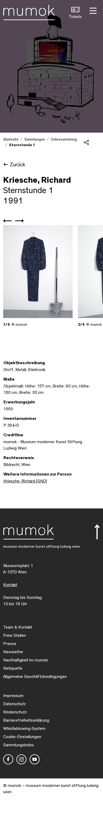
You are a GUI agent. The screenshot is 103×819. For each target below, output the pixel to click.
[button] (75, 13)
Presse (9, 644)
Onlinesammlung (64, 139)
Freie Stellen (14, 635)
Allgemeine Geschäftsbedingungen (35, 676)
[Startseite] (29, 11)
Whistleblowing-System (24, 728)
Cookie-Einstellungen (22, 737)
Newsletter (13, 652)
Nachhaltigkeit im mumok (25, 660)
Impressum (13, 696)
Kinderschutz (15, 712)
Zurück (17, 164)
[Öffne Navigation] (92, 10)
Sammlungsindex (18, 745)
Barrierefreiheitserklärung (26, 720)
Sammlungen (34, 139)
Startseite (10, 139)
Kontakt (10, 585)
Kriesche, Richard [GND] (25, 481)
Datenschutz (14, 704)
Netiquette (12, 668)
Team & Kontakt (17, 627)
